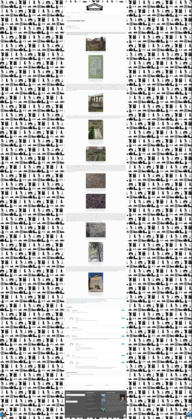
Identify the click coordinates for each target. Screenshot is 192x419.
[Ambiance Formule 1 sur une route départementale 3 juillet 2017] (189, 415)
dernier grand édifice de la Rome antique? (88, 298)
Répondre (123, 310)
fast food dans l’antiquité (76, 300)
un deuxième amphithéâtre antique (93, 299)
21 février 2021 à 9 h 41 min (76, 356)
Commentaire (68, 376)
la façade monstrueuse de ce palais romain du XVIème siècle (93, 301)
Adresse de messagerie (89, 385)
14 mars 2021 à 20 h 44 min (79, 363)
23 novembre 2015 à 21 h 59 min (80, 319)
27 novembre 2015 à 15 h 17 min (76, 328)
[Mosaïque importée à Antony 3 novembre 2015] (3, 415)
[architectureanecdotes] (95, 6)
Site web (107, 385)
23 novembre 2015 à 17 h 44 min (76, 311)
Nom (67, 385)
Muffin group (83, 415)
